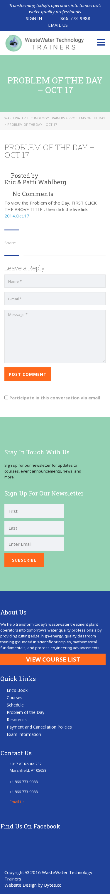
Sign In (34, 18)
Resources (17, 719)
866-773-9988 (75, 18)
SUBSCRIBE (24, 560)
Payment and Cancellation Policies (39, 727)
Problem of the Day (25, 712)
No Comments (32, 193)
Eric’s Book (17, 690)
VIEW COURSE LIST (53, 659)
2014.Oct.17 (16, 216)
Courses (14, 697)
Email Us (58, 25)
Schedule (15, 705)
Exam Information (24, 734)
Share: (10, 242)
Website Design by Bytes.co (33, 885)
